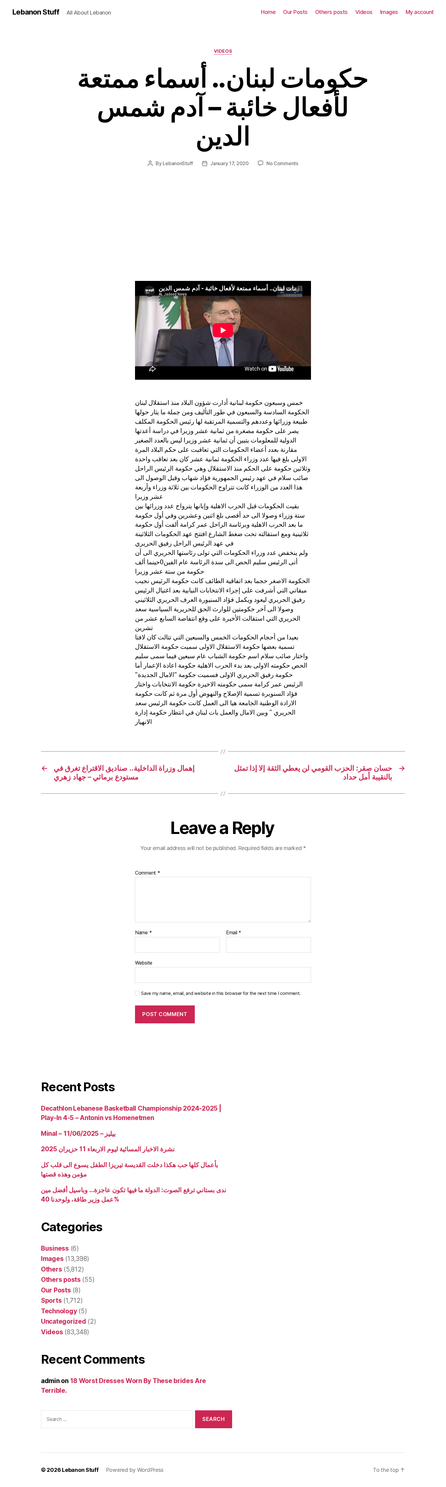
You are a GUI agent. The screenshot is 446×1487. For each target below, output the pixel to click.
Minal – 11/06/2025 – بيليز (78, 1133)
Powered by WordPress (135, 1470)
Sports (51, 1300)
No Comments (282, 163)
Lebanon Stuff (35, 12)
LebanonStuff (178, 163)
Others (51, 1269)
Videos (364, 12)
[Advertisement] (88, 236)
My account (420, 12)
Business (55, 1248)
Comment (147, 873)
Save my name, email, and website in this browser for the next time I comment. (221, 993)
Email (233, 932)
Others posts (331, 12)
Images (389, 12)
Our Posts (295, 12)
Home (268, 12)
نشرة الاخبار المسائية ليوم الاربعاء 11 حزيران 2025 (108, 1149)
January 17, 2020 (229, 163)
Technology (59, 1311)
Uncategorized (63, 1321)
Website (143, 962)
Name (143, 932)
